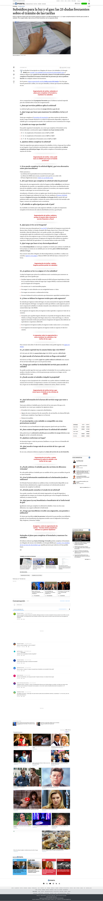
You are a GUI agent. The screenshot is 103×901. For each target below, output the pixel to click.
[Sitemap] (59, 883)
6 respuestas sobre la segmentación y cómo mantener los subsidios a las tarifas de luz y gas (45, 337)
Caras (36, 889)
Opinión (39, 3)
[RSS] (56, 883)
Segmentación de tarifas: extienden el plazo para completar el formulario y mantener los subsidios (45, 93)
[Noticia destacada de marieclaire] (34, 860)
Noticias (39, 889)
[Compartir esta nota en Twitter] (14, 71)
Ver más (87, 559)
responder (18, 619)
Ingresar (78, 3)
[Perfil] (20, 857)
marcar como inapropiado (68, 620)
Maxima (69, 891)
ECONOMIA (15, 6)
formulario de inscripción (40, 117)
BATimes (60, 889)
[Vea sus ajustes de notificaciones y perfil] (89, 3)
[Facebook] (43, 883)
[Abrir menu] (14, 4)
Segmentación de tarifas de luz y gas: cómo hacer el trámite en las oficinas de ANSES (45, 392)
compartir (63, 619)
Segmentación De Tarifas (25, 575)
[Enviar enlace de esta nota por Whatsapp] (14, 74)
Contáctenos (46, 893)
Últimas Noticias (29, 3)
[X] (47, 883)
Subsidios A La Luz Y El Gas (37, 575)
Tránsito (68, 893)
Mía (58, 889)
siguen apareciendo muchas (43, 81)
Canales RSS (35, 893)
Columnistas (77, 457)
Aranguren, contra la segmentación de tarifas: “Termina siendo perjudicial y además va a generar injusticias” (45, 527)
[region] (42, 665)
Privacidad (52, 893)
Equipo (55, 893)
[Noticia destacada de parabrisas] (64, 860)
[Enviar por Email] (14, 78)
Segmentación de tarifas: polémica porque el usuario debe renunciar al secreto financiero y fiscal (45, 217)
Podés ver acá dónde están (45, 178)
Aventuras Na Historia (49, 891)
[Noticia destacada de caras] (49, 860)
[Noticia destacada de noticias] (20, 860)
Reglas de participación (62, 893)
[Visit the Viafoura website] (68, 729)
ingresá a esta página (31, 255)
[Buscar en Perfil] (89, 1)
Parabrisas (52, 889)
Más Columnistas (84, 487)
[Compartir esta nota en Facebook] (14, 67)
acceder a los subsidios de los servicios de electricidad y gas (47, 72)
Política (35, 3)
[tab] (18, 609)
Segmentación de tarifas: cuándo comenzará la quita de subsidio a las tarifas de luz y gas (45, 459)
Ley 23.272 (44, 228)
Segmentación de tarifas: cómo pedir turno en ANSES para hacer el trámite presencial (45, 158)
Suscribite (84, 3)
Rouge (55, 889)
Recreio (65, 891)
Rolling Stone (56, 891)
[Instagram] (53, 883)
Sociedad (44, 3)
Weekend (43, 889)
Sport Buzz (61, 891)
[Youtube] (50, 883)
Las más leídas (77, 530)
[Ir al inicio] (20, 3)
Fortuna (47, 889)
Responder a (21, 652)
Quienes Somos (40, 893)
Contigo (42, 891)
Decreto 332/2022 (62, 195)
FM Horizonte (65, 889)
